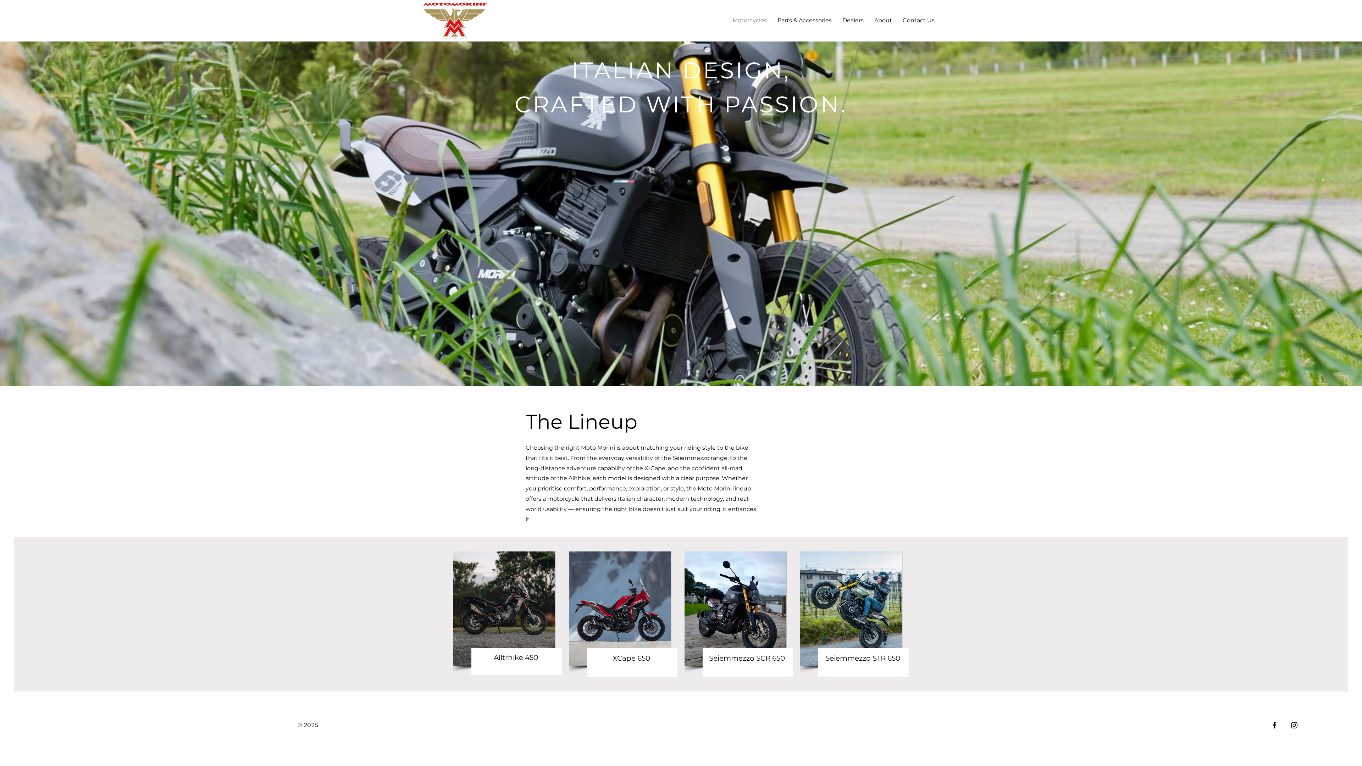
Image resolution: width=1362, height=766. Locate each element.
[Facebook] (1274, 725)
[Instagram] (1294, 725)
